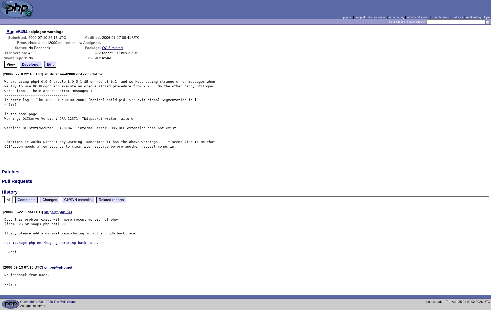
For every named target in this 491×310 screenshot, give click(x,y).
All (8, 200)
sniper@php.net (58, 212)
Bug (10, 31)
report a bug (396, 17)
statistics (457, 17)
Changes (49, 200)
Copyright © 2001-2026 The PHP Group (48, 302)
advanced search (418, 17)
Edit (50, 64)
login (487, 17)
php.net (347, 17)
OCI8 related (112, 48)
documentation (377, 17)
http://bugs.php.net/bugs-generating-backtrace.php (54, 243)
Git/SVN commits (78, 200)
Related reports (111, 200)
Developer (31, 64)
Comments (26, 200)
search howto (440, 17)
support (360, 17)
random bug (473, 17)
